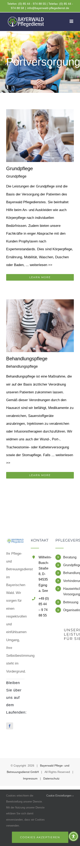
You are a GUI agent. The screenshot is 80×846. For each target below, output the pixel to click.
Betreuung (68, 602)
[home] (15, 542)
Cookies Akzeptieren (40, 837)
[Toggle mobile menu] (72, 21)
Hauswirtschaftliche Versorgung (68, 591)
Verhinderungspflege (68, 581)
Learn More (40, 277)
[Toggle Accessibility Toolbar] (73, 836)
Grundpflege (19, 168)
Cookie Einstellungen (59, 795)
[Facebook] (9, 725)
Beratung (68, 557)
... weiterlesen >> (39, 265)
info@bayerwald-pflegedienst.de (48, 8)
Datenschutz (51, 778)
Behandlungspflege (26, 358)
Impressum (30, 778)
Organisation (68, 610)
